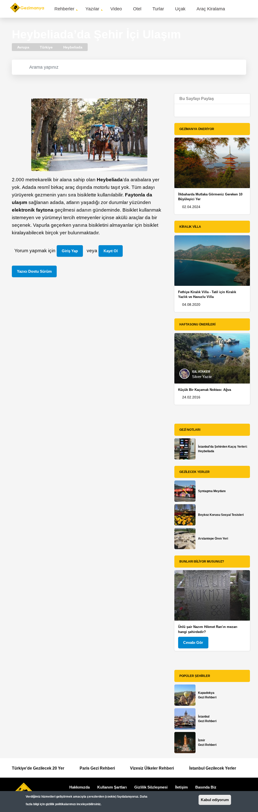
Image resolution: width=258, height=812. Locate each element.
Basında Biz (205, 787)
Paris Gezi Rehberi (97, 768)
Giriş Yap (70, 251)
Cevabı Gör (193, 642)
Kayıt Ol (111, 251)
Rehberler (64, 8)
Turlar (158, 8)
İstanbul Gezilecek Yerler (212, 768)
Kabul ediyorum (215, 800)
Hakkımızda (79, 787)
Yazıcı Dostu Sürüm (34, 271)
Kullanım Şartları (112, 787)
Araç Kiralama (211, 8)
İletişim (181, 787)
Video (116, 8)
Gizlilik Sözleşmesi (151, 787)
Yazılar (92, 8)
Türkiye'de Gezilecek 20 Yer (38, 768)
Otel (137, 8)
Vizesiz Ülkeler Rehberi (152, 768)
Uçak (180, 8)
